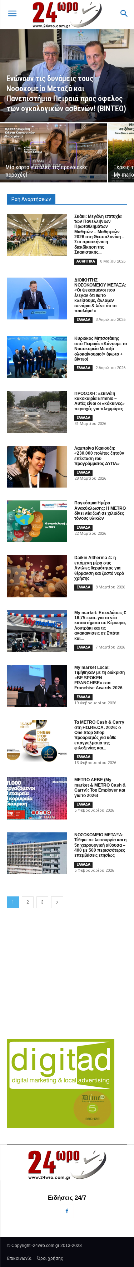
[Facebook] (67, 1211)
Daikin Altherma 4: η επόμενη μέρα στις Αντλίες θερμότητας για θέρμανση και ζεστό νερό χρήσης (99, 568)
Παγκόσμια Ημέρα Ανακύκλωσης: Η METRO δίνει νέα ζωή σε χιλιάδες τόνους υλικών (100, 510)
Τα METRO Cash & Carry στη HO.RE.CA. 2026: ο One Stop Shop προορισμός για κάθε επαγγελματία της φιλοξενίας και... (99, 735)
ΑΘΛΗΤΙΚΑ (85, 261)
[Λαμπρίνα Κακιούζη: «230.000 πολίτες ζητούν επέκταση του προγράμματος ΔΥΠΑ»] (37, 467)
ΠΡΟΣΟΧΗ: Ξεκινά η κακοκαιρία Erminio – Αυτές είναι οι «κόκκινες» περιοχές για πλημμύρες (99, 401)
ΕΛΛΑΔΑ (83, 320)
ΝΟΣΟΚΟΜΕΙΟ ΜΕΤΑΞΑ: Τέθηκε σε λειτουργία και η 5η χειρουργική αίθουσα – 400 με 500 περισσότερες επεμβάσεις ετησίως (100, 845)
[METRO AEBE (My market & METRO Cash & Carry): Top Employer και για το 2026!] (37, 798)
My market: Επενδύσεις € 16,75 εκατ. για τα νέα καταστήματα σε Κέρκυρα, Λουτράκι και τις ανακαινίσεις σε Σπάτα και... (100, 625)
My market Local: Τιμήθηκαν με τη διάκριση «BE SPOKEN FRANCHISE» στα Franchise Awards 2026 (99, 678)
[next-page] (57, 902)
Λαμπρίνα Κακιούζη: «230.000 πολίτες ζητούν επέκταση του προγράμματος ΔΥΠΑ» (99, 456)
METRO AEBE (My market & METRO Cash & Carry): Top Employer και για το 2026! (100, 787)
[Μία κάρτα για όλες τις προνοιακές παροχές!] (53, 152)
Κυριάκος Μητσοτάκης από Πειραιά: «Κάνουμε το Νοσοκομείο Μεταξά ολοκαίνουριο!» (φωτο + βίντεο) (100, 349)
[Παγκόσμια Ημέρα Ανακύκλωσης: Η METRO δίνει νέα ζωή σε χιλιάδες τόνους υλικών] (37, 521)
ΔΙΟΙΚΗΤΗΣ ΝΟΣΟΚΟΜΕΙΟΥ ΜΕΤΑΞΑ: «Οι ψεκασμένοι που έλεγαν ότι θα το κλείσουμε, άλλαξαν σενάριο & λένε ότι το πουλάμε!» (100, 295)
